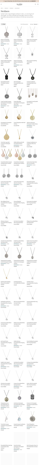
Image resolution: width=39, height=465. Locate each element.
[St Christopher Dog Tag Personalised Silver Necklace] (32, 459)
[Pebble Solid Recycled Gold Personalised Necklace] (19, 135)
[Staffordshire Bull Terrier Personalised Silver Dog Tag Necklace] (6, 294)
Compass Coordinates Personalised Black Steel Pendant (31, 83)
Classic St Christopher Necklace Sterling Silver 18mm (18, 62)
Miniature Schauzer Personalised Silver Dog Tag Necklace (6, 223)
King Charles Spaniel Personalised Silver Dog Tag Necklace (32, 183)
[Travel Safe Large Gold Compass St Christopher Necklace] (6, 135)
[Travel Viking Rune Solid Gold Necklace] (19, 115)
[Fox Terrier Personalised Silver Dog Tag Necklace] (19, 214)
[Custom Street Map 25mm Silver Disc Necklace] (32, 155)
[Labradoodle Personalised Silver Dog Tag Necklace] (32, 315)
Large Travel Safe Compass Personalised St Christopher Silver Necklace (6, 103)
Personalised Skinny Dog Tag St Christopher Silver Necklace (6, 447)
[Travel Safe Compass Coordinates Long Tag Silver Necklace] (6, 417)
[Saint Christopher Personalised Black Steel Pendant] (19, 74)
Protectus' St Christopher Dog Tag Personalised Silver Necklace (32, 405)
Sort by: (31, 24)
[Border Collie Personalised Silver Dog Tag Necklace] (32, 376)
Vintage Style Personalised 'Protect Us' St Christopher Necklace (19, 262)
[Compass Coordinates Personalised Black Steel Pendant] (32, 74)
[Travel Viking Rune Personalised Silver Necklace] (32, 417)
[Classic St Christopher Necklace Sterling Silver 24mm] (19, 32)
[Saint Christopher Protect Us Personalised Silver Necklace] (32, 438)
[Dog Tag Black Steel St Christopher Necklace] (6, 74)
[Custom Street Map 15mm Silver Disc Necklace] (19, 174)
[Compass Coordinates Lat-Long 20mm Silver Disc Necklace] (32, 135)
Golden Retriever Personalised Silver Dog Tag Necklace (19, 343)
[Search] (35, 4)
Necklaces (11, 8)
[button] (3, 43)
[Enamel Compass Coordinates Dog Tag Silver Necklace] (19, 417)
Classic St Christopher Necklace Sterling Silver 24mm (18, 41)
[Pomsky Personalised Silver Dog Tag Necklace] (6, 315)
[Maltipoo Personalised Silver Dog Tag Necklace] (19, 315)
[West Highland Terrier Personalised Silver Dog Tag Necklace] (6, 194)
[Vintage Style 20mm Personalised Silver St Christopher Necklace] (6, 396)
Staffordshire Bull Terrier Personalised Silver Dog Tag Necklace (6, 303)
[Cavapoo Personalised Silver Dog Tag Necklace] (19, 376)
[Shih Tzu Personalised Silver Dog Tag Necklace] (19, 294)
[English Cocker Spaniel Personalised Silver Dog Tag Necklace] (6, 355)
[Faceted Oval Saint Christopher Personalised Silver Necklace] (19, 438)
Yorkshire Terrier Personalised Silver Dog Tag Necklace (32, 283)
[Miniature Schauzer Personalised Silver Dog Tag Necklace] (6, 214)
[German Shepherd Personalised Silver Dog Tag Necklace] (19, 194)
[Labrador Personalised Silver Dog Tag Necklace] (6, 233)
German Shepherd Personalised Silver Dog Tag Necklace (19, 203)
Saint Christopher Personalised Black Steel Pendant (18, 83)
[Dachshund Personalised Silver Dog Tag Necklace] (19, 355)
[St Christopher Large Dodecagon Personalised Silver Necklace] (6, 459)
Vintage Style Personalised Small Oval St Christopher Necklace (32, 262)
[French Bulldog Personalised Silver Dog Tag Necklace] (32, 334)
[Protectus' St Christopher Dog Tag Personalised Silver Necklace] (32, 396)
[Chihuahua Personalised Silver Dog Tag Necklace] (6, 376)
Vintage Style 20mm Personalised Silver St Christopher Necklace (5, 405)
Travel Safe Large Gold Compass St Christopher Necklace (5, 144)
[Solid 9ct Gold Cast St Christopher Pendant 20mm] (32, 115)
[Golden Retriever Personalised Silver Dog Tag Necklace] (19, 334)
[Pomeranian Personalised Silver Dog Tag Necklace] (32, 194)
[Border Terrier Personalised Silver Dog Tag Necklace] (32, 233)
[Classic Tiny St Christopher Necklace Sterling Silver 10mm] (32, 32)
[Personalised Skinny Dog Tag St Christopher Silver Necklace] (6, 438)
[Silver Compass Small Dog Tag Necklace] (32, 53)
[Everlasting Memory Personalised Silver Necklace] (19, 274)
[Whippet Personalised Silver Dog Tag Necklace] (32, 214)
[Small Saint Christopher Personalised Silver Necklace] (19, 396)
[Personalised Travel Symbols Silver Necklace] (32, 94)
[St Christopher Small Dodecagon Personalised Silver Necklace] (19, 459)
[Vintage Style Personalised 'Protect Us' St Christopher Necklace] (19, 253)
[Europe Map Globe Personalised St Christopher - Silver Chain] (19, 94)
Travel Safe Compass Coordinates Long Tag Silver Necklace (6, 426)
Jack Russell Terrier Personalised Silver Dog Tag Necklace (6, 343)
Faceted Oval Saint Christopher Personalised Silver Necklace (18, 447)
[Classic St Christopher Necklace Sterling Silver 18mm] (19, 53)
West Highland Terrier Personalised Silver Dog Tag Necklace (6, 203)
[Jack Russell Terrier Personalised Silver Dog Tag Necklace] (6, 334)
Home (2, 8)
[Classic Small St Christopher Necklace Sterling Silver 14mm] (6, 53)
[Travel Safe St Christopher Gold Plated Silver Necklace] (19, 155)
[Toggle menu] (1, 4)
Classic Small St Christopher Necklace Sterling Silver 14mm (6, 62)
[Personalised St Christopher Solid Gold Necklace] (6, 115)
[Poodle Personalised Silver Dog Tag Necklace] (19, 233)
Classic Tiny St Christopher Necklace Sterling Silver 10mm (32, 41)
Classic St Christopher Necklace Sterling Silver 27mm (5, 41)
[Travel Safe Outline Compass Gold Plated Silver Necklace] (6, 155)
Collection (6, 8)
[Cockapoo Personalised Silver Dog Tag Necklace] (32, 355)
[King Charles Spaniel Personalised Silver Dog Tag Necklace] (32, 174)
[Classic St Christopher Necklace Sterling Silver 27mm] (6, 32)
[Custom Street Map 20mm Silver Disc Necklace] (6, 174)
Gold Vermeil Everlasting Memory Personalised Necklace (5, 283)
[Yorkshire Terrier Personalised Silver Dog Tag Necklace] (32, 274)
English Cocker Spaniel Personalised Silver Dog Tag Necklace (6, 364)
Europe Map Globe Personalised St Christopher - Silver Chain (19, 103)
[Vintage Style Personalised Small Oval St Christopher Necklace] (32, 253)
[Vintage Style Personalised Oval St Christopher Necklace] (6, 253)
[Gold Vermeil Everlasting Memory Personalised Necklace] (6, 274)
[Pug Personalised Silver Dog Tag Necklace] (32, 294)
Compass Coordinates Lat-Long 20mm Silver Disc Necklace (32, 144)
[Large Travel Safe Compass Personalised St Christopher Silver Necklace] (6, 94)
